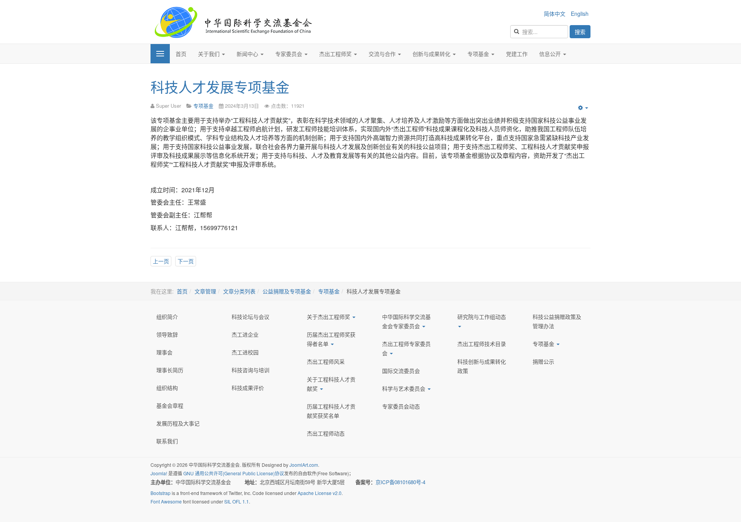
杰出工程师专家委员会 (406, 348)
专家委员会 (289, 54)
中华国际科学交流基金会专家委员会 (406, 321)
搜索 (580, 32)
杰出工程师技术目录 (481, 343)
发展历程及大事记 (178, 423)
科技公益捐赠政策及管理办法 (557, 321)
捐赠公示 (543, 361)
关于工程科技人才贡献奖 (331, 383)
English (580, 13)
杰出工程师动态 (326, 433)
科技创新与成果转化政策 (481, 366)
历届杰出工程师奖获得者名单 (331, 338)
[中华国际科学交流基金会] (233, 22)
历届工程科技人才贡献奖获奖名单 (331, 410)
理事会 (164, 352)
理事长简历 (169, 370)
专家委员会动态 (401, 406)
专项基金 (479, 54)
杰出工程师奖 (336, 54)
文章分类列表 (239, 291)
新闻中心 (248, 54)
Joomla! (159, 473)
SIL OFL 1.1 (236, 501)
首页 (181, 54)
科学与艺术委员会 (404, 388)
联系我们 (167, 441)
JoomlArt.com (303, 464)
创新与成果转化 (432, 54)
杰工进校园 (245, 352)
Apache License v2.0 (320, 493)
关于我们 (209, 54)
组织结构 (167, 388)
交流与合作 (383, 54)
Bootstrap (161, 493)
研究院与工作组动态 (481, 316)
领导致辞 (167, 334)
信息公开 (550, 54)
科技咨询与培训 (250, 370)
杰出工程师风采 (326, 361)
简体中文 (555, 13)
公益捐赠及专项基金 (286, 291)
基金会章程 (169, 405)
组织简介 (167, 316)
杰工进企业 (245, 334)
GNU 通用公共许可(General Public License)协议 (233, 473)
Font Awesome (166, 501)
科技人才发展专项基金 (220, 87)
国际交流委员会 (401, 371)
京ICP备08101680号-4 (401, 482)
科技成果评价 (248, 388)
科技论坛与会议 (250, 316)
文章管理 (205, 291)
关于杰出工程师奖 (329, 316)
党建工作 (517, 54)
